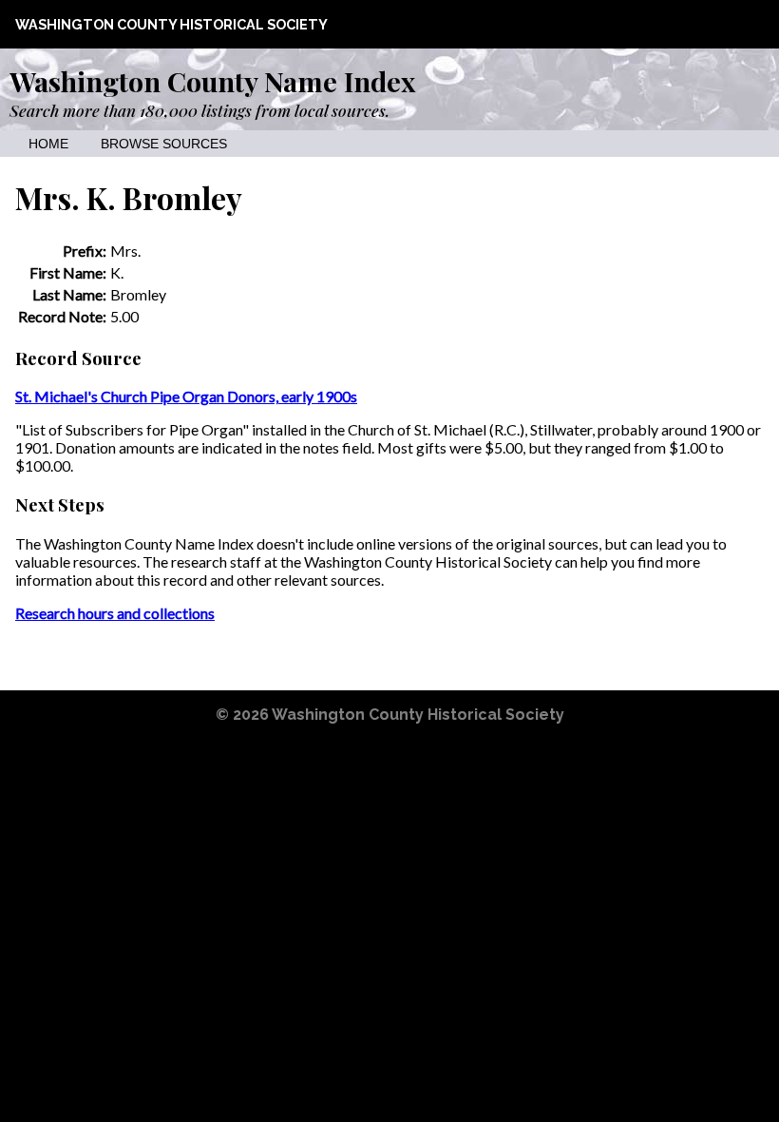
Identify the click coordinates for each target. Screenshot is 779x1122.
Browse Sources (164, 144)
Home (48, 144)
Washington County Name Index (212, 81)
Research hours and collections (115, 613)
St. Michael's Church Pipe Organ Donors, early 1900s (186, 396)
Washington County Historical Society (171, 24)
